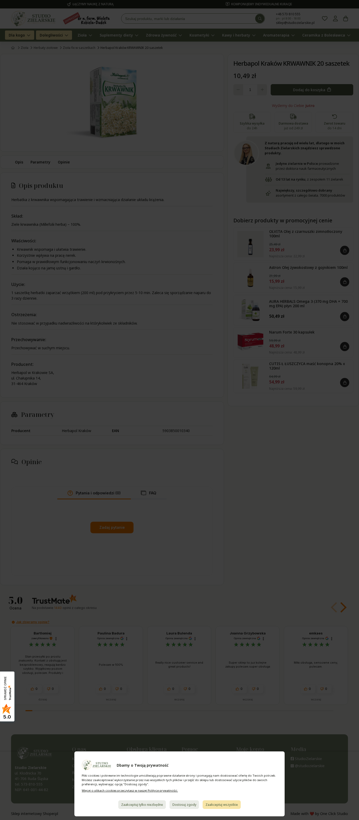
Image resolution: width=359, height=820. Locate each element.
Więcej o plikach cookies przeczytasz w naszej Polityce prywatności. (130, 790)
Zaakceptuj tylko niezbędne (142, 804)
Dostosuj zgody (184, 804)
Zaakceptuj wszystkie (222, 804)
